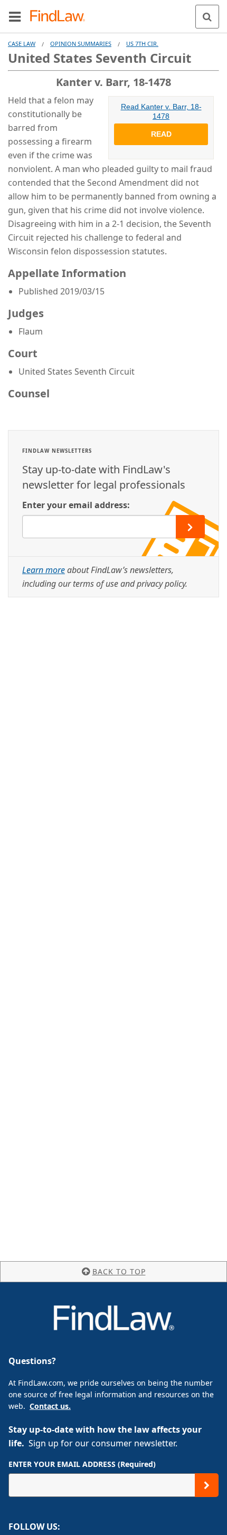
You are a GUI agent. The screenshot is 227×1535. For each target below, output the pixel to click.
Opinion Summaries (80, 43)
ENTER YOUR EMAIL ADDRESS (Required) (82, 1464)
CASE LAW (21, 43)
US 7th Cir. (142, 43)
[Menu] (14, 16)
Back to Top (119, 1271)
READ (161, 134)
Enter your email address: (76, 505)
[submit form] (190, 526)
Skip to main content (113, 12)
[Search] (207, 16)
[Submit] (207, 1485)
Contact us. (50, 1406)
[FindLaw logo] (61, 16)
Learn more (43, 570)
